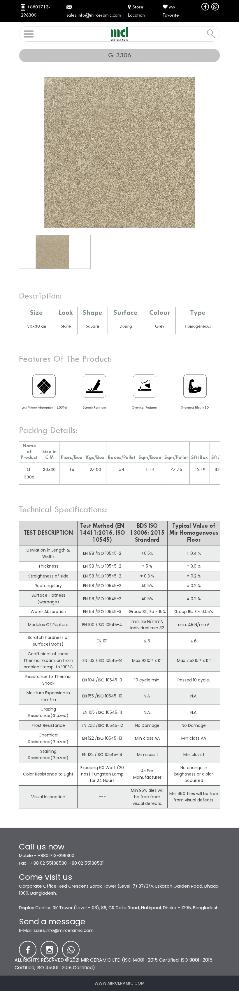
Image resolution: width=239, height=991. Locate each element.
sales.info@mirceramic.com (64, 930)
